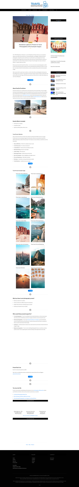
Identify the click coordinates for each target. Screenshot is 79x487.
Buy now (30, 163)
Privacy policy (15, 462)
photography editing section (39, 390)
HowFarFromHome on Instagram (33, 319)
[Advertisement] (30, 430)
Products (32, 15)
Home (27, 15)
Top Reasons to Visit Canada (61, 83)
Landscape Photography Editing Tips (20, 394)
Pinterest (33, 461)
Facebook (33, 459)
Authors (14, 459)
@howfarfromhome (26, 95)
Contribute (52, 459)
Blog (29, 15)
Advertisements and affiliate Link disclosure (19, 468)
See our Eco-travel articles (55, 66)
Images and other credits (16, 466)
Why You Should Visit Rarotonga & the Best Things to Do (61, 93)
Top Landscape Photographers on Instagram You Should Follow (25, 398)
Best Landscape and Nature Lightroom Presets (22, 396)
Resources (14, 461)
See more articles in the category (30, 415)
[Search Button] (56, 10)
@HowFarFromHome (16, 373)
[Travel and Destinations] (39, 4)
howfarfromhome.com (37, 96)
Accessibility (15, 465)
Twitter (33, 462)
